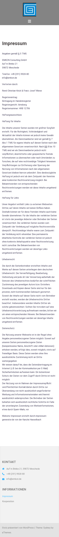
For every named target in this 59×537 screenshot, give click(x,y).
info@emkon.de (13, 479)
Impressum (7, 496)
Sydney (46, 527)
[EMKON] (29, 9)
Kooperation (8, 501)
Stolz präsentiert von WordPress (18, 527)
